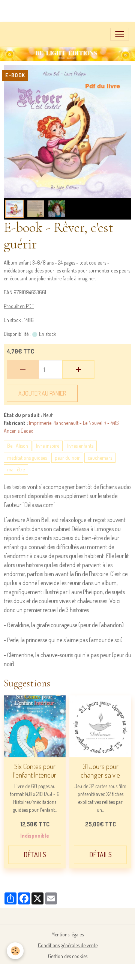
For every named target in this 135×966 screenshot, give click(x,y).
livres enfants (80, 445)
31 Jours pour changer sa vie (100, 770)
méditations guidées (27, 457)
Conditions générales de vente (68, 945)
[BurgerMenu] (119, 34)
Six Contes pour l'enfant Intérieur (34, 770)
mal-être (16, 469)
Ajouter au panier (42, 393)
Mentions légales (67, 934)
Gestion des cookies (67, 956)
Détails (35, 854)
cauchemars (100, 457)
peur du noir (67, 457)
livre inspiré (47, 445)
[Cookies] (15, 950)
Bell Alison (17, 445)
